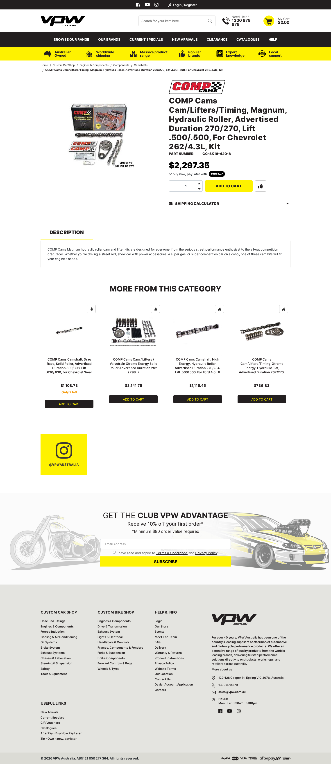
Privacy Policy (206, 553)
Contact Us (163, 679)
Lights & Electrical (109, 637)
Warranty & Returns (168, 652)
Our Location (164, 674)
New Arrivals (185, 39)
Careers (160, 690)
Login (158, 621)
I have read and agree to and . (167, 553)
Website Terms (165, 668)
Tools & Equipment (54, 674)
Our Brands (109, 39)
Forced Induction (53, 631)
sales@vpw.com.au (232, 692)
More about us (222, 669)
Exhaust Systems (53, 652)
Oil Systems (49, 642)
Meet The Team (166, 637)
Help (273, 39)
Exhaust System (108, 631)
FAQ (158, 642)
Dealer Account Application (174, 684)
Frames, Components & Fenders (120, 647)
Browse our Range (71, 39)
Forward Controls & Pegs (114, 663)
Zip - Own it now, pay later (59, 738)
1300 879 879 (228, 685)
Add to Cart (229, 186)
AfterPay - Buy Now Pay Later (61, 733)
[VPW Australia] (63, 20)
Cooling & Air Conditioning (59, 637)
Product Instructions (169, 658)
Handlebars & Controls (113, 642)
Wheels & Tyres (108, 668)
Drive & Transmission (112, 626)
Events (159, 631)
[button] (260, 186)
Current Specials (146, 39)
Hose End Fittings (53, 621)
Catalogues (248, 39)
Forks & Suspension (111, 652)
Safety (45, 668)
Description (67, 232)
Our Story (161, 626)
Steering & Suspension (56, 663)
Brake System (50, 647)
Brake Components (111, 658)
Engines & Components (57, 626)
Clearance (217, 39)
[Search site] (210, 21)
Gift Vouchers (50, 722)
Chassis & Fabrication (56, 658)
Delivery (160, 647)
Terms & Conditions (172, 553)
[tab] (67, 234)
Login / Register (185, 5)
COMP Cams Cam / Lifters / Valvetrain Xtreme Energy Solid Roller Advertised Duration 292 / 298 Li (133, 365)
